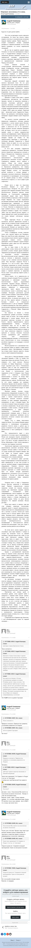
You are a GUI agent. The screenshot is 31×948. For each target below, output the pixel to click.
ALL (17, 718)
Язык (12, 940)
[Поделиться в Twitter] (5, 934)
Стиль (18, 940)
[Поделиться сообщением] (28, 28)
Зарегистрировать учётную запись (15, 907)
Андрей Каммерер (20, 641)
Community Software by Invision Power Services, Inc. (15, 945)
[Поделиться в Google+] (7, 934)
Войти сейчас (15, 917)
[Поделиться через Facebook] (2, 934)
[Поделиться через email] (10, 934)
